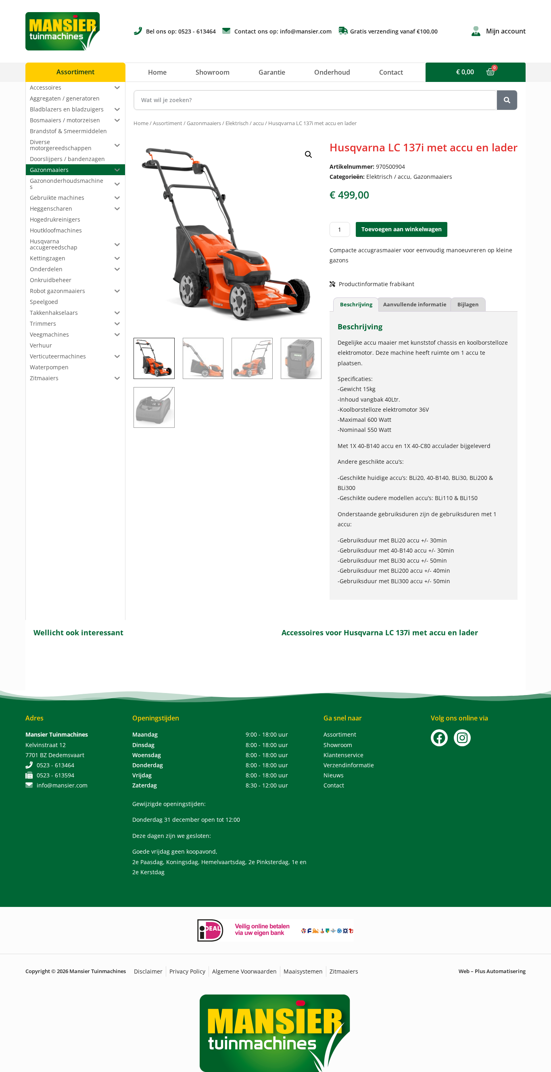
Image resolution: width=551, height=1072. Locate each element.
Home (157, 72)
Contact (391, 72)
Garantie (272, 72)
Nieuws (334, 775)
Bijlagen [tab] (468, 304)
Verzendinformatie (349, 765)
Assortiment (167, 123)
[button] (308, 154)
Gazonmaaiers (204, 123)
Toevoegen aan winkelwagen (401, 229)
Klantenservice (343, 755)
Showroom (213, 72)
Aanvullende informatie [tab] (415, 304)
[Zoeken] (507, 100)
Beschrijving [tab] (356, 304)
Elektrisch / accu (244, 123)
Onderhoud (332, 72)
